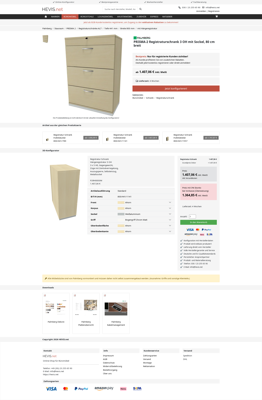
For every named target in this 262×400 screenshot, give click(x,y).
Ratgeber (167, 16)
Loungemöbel (105, 16)
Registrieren (214, 11)
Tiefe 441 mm (110, 28)
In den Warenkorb (198, 222)
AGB (105, 359)
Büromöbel (70, 16)
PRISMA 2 (71, 28)
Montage (147, 362)
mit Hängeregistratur (147, 28)
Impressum (108, 355)
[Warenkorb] (216, 16)
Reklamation (149, 366)
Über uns (107, 373)
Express (154, 16)
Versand (147, 359)
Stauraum (59, 28)
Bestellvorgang (110, 369)
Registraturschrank (165, 97)
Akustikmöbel (125, 16)
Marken (55, 16)
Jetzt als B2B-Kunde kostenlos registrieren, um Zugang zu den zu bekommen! (131, 22)
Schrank (150, 97)
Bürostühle (87, 16)
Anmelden (201, 11)
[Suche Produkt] (140, 9)
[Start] (45, 16)
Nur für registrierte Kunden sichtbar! (167, 56)
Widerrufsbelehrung (112, 366)
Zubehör (141, 16)
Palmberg (47, 28)
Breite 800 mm (127, 28)
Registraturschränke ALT (90, 28)
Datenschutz (109, 362)
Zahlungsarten (150, 355)
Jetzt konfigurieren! (176, 88)
